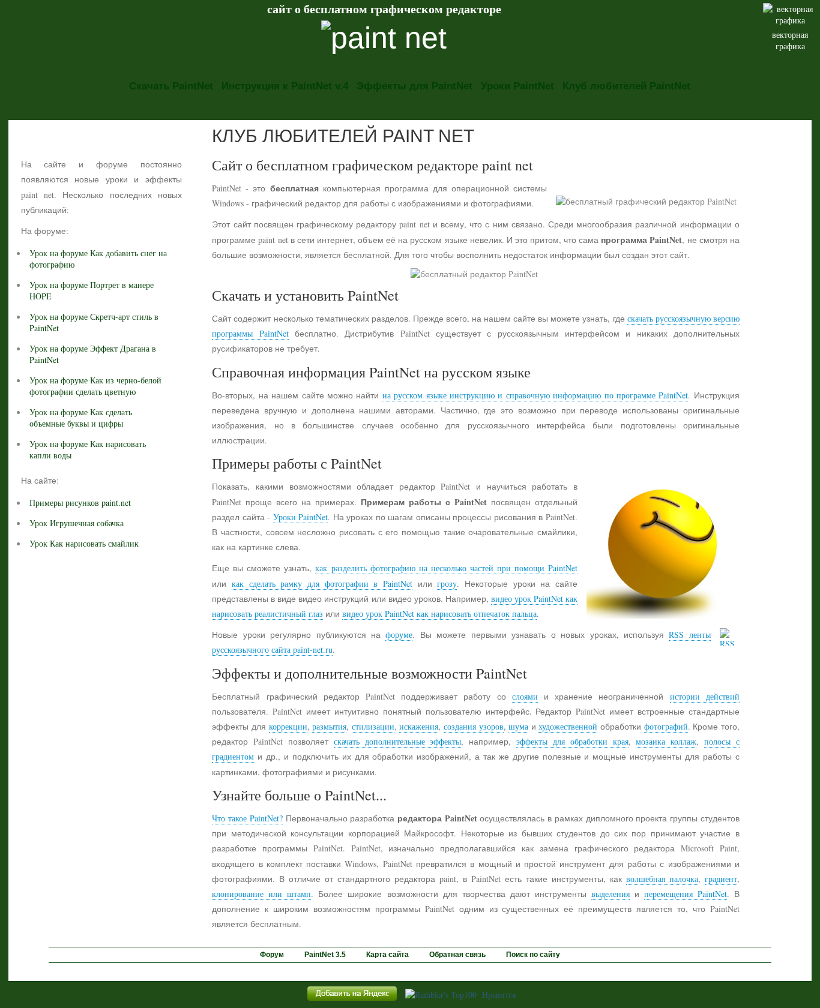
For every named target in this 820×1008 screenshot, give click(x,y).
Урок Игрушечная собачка (76, 523)
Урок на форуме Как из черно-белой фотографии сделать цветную (95, 385)
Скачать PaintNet (171, 86)
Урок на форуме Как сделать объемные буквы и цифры (80, 417)
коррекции (288, 726)
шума (518, 726)
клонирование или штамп (261, 893)
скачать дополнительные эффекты (398, 741)
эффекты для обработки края (572, 741)
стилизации (373, 726)
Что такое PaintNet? (247, 818)
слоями (525, 696)
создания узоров (474, 726)
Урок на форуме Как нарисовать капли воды (87, 449)
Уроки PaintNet (517, 86)
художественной (567, 726)
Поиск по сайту (533, 954)
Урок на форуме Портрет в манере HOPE (91, 290)
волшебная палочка (662, 878)
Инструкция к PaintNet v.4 (285, 86)
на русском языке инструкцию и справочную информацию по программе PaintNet (535, 395)
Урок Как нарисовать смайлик (84, 543)
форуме (398, 634)
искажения (418, 726)
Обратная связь (457, 954)
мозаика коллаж (666, 741)
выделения (610, 893)
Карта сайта (387, 954)
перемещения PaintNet (685, 893)
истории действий (705, 696)
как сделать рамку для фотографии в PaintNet (322, 583)
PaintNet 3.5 (325, 954)
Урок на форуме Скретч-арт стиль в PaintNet (93, 322)
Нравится (499, 994)
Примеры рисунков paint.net (80, 502)
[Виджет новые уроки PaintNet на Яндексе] (352, 1000)
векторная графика (790, 40)
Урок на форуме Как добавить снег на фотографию (98, 258)
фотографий (666, 726)
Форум (272, 954)
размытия (329, 726)
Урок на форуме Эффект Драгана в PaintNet (92, 354)
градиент (721, 878)
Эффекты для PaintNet (414, 86)
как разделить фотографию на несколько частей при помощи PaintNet (446, 568)
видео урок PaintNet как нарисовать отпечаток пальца (439, 613)
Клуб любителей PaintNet (626, 86)
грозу (447, 583)
